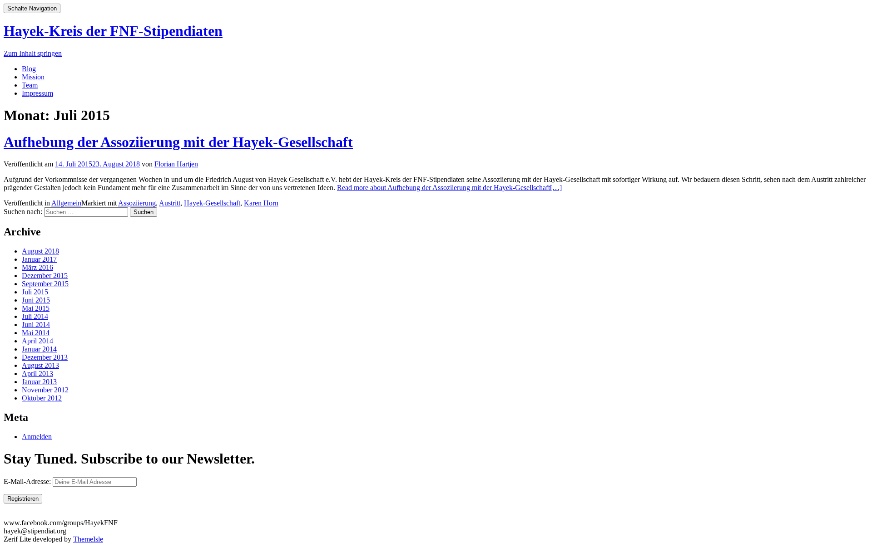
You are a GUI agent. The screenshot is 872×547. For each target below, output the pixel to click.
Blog (29, 69)
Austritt (169, 203)
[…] (449, 187)
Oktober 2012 (42, 398)
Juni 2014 (36, 324)
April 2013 (37, 373)
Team (30, 85)
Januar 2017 (39, 259)
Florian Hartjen (176, 164)
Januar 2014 (39, 349)
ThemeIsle (88, 539)
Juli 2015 (35, 292)
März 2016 (37, 267)
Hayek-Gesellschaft (212, 203)
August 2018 (40, 251)
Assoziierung (137, 203)
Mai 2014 (36, 333)
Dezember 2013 (45, 357)
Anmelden (37, 436)
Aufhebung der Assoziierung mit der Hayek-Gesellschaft (178, 142)
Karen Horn (261, 203)
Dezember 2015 (45, 275)
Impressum (37, 93)
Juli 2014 (35, 316)
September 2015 (45, 284)
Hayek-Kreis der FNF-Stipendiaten (113, 31)
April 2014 (37, 341)
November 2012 (45, 390)
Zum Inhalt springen (33, 53)
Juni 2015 (36, 300)
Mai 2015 (36, 308)
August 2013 (40, 365)
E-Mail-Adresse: (28, 481)
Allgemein (66, 203)
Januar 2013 (39, 382)
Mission (33, 77)
